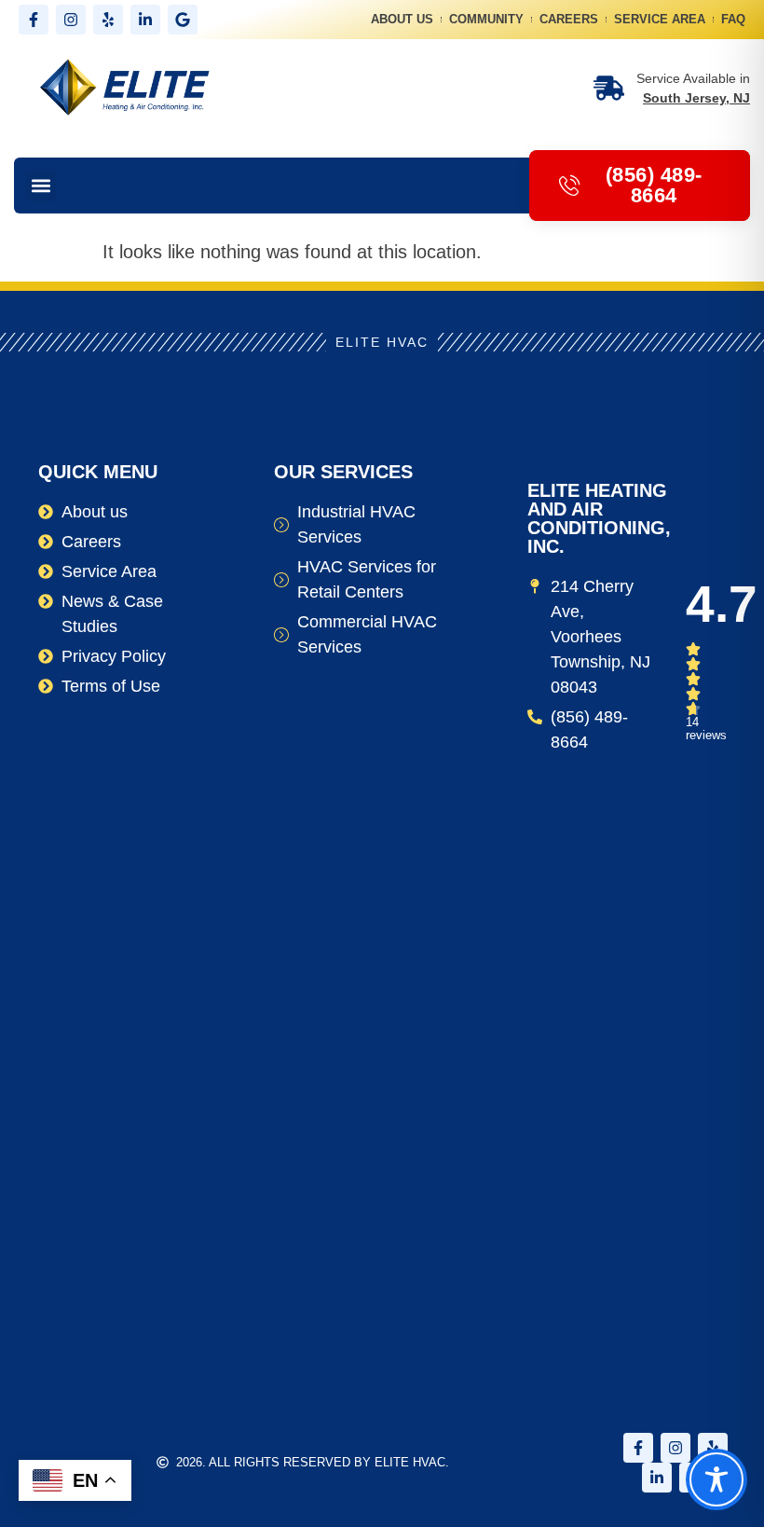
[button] (40, 186)
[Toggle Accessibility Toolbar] (716, 1479)
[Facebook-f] (33, 19)
